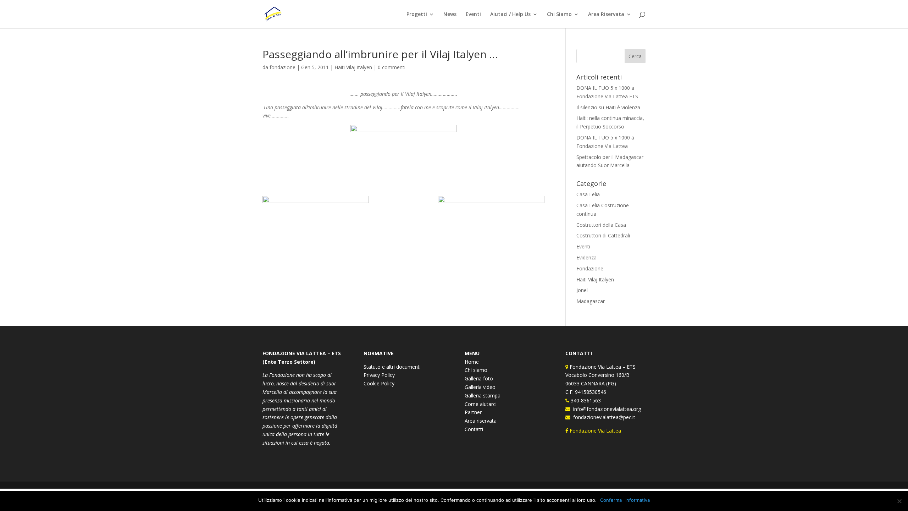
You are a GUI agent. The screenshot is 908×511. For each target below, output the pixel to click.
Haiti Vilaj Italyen (353, 67)
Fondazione (589, 268)
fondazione (282, 67)
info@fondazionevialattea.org (605, 409)
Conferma (611, 500)
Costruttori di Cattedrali (603, 235)
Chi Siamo (559, 14)
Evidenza (586, 257)
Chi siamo (476, 370)
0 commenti (391, 67)
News (449, 14)
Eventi (473, 14)
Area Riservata (606, 14)
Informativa (637, 500)
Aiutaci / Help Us (510, 14)
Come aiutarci (481, 404)
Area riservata (481, 420)
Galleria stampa (482, 395)
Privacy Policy (379, 375)
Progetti (416, 14)
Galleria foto (479, 378)
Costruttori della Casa (601, 224)
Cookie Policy (379, 383)
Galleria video (480, 387)
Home (472, 361)
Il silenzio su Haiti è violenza (608, 107)
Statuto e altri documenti (392, 366)
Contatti (474, 429)
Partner (473, 412)
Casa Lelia (588, 194)
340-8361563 (585, 400)
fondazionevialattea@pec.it (602, 417)
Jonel (582, 290)
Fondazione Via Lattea (595, 430)
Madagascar (590, 301)
